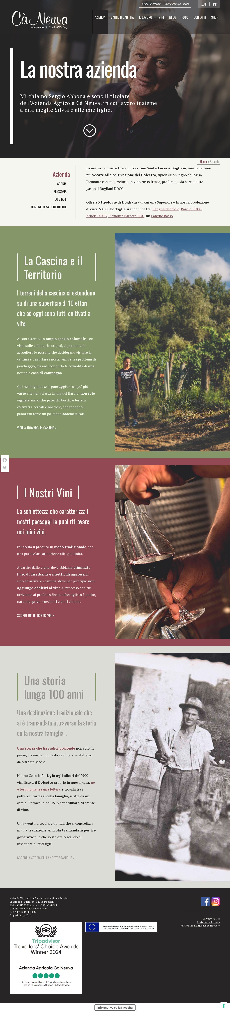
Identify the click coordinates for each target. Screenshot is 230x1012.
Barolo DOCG (191, 209)
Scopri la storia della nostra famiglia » (46, 857)
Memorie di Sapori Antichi (48, 206)
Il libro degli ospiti (151, 4)
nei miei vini (31, 531)
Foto (184, 17)
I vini (160, 17)
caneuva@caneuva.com (33, 908)
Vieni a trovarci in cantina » (37, 427)
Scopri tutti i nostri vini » (36, 615)
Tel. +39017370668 (21, 905)
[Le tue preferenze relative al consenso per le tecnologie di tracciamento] (223, 1005)
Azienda (100, 17)
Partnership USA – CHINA (176, 4)
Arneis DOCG (96, 216)
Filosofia (60, 191)
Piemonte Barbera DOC (126, 216)
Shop (214, 17)
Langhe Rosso (162, 216)
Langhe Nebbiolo (166, 209)
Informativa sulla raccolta (115, 1007)
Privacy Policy (211, 918)
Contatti (200, 17)
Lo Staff (60, 199)
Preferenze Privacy (208, 922)
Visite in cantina (122, 17)
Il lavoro (145, 17)
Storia (61, 183)
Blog (172, 17)
